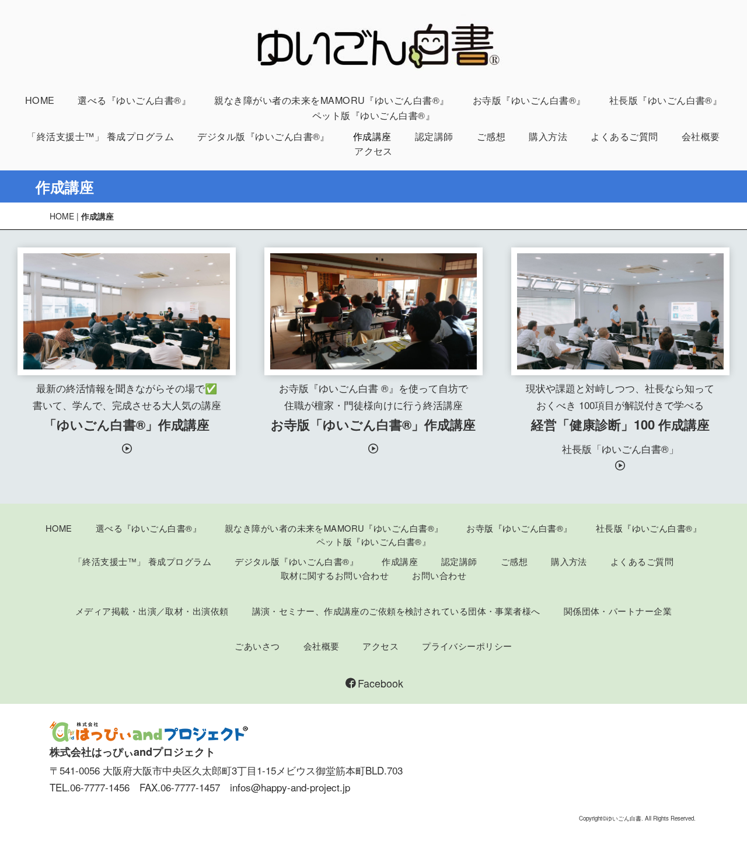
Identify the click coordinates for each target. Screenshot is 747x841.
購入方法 (548, 136)
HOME (40, 100)
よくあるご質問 (624, 136)
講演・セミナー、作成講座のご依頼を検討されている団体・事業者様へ (396, 611)
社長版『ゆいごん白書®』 (665, 100)
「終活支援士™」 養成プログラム (100, 136)
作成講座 (372, 136)
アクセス (373, 151)
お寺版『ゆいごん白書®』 (529, 100)
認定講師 (434, 136)
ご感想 (491, 136)
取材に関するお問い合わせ (335, 575)
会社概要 (701, 136)
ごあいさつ (257, 646)
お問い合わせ (439, 575)
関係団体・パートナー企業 (618, 611)
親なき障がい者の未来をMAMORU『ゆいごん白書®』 (331, 100)
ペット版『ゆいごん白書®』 (373, 115)
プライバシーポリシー (467, 646)
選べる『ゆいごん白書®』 (134, 100)
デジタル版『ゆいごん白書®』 (263, 136)
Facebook (380, 683)
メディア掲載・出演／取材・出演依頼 (152, 611)
